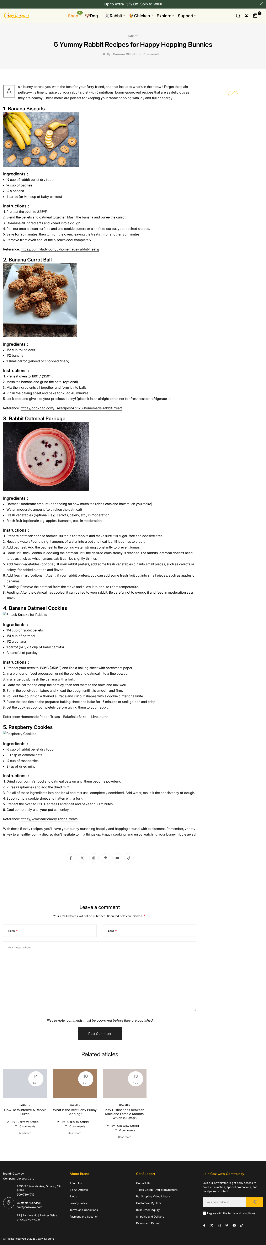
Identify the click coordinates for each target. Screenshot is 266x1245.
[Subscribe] (254, 1202)
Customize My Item (148, 1203)
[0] (255, 15)
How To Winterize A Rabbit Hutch (25, 1112)
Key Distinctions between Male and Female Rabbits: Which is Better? (124, 1114)
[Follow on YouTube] (117, 858)
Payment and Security (83, 1216)
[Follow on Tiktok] (129, 858)
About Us (76, 1183)
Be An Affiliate (79, 1189)
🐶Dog (91, 15)
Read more (24, 1133)
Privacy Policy (78, 1203)
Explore (164, 15)
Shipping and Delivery (150, 1216)
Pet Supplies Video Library (153, 1196)
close (4, 3)
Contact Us (143, 1183)
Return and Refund (148, 1223)
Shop (74, 15)
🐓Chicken (139, 15)
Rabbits (133, 36)
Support (185, 15)
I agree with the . (231, 1213)
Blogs (73, 1196)
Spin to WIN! (151, 4)
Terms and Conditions (84, 1210)
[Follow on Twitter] (82, 858)
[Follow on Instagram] (94, 858)
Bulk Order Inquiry (148, 1210)
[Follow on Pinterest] (105, 858)
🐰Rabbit (113, 15)
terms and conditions (241, 1213)
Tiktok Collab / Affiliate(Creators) (157, 1189)
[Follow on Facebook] (70, 858)
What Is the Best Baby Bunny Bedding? (75, 1112)
